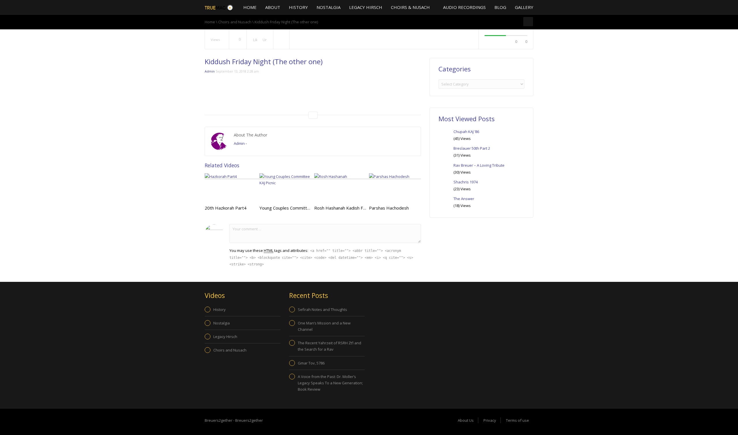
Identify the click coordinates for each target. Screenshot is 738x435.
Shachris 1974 (465, 182)
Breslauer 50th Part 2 (471, 148)
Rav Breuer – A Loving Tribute (478, 165)
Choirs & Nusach (411, 7)
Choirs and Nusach (234, 21)
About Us (466, 420)
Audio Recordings (464, 7)
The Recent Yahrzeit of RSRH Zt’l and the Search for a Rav (329, 346)
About (272, 7)
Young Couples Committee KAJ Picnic (295, 208)
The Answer (463, 198)
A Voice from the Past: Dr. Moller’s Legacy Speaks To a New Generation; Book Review (330, 383)
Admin (210, 71)
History (298, 7)
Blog (500, 7)
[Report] (281, 39)
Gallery (524, 7)
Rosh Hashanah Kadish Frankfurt (346, 208)
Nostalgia (328, 7)
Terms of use (517, 420)
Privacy (489, 420)
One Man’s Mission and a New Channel (324, 326)
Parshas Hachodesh (389, 208)
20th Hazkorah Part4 (225, 208)
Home (250, 7)
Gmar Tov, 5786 (311, 363)
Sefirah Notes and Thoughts (322, 309)
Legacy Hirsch (365, 7)
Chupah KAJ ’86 (466, 131)
